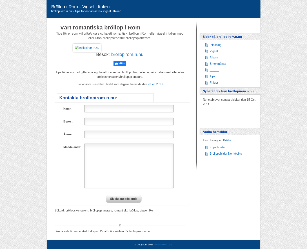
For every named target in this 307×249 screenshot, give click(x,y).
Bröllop (227, 140)
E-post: (68, 121)
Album (214, 57)
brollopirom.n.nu (127, 54)
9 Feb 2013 (155, 84)
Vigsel (214, 51)
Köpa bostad (218, 147)
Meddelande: (72, 147)
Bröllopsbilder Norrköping (226, 153)
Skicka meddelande (123, 198)
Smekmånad (218, 63)
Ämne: (67, 134)
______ (214, 70)
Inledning (215, 45)
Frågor (214, 82)
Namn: (67, 108)
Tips (212, 76)
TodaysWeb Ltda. (163, 244)
